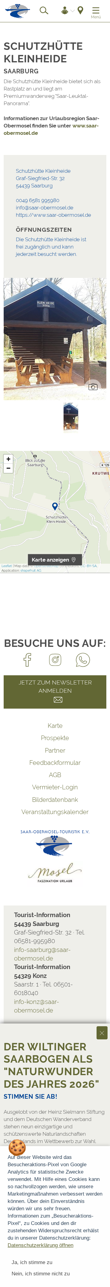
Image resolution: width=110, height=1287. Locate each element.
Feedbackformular (55, 762)
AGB (55, 775)
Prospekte (55, 738)
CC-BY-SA (88, 566)
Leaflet (7, 566)
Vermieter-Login (55, 787)
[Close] (102, 1032)
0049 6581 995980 (37, 200)
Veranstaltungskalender (55, 812)
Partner (55, 750)
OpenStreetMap (46, 566)
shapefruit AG (30, 571)
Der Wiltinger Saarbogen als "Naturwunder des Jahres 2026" (51, 1065)
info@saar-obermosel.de (44, 208)
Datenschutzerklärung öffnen (40, 1245)
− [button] (8, 468)
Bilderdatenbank (55, 799)
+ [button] (8, 459)
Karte (55, 725)
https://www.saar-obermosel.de (53, 215)
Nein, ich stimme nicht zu (41, 1274)
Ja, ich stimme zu (32, 1262)
